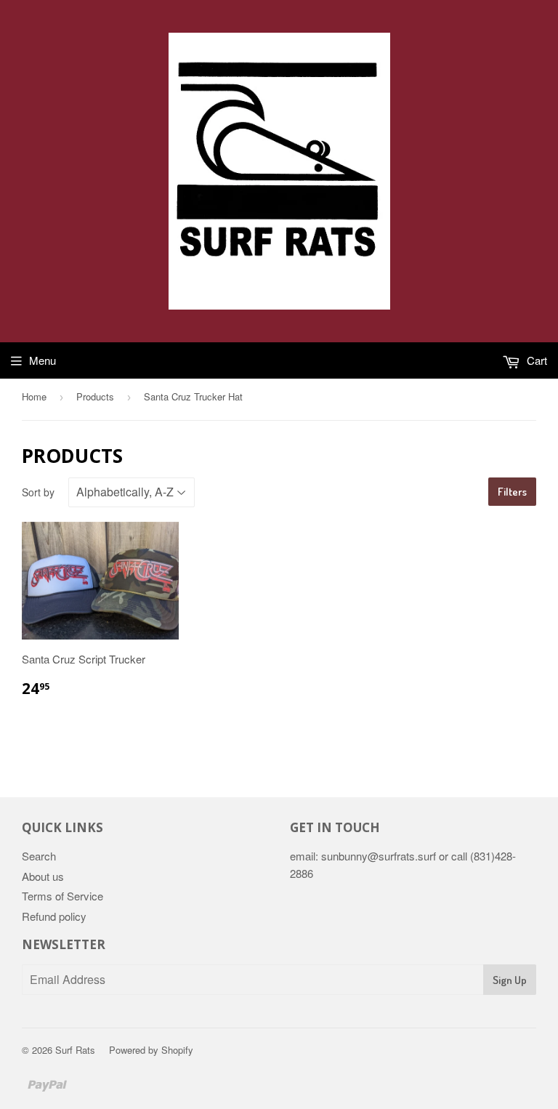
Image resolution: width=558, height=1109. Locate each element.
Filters (512, 492)
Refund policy (54, 916)
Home (34, 396)
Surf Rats (75, 1050)
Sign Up (510, 980)
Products (95, 396)
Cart (535, 360)
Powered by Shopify (151, 1050)
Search (39, 855)
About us (43, 876)
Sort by (38, 492)
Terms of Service (62, 895)
